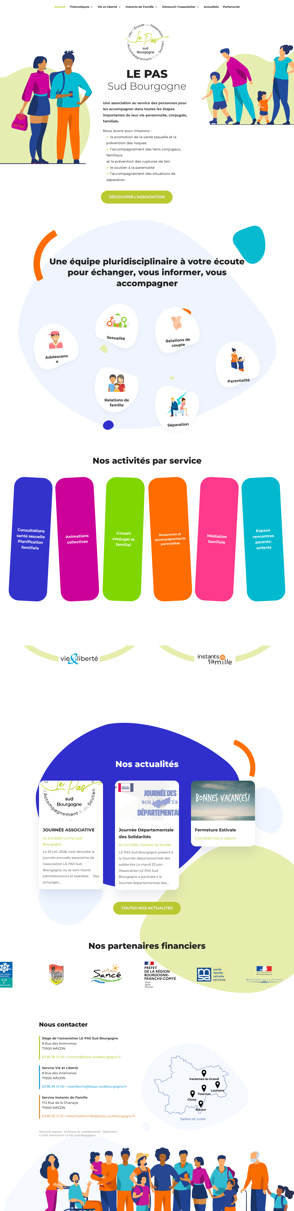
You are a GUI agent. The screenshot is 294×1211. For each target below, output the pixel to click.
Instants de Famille (140, 7)
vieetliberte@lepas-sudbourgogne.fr (97, 1086)
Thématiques (79, 7)
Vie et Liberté (107, 7)
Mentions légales (50, 1131)
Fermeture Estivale (215, 829)
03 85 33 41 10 (52, 1116)
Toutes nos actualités (147, 908)
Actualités (211, 7)
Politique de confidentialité (82, 1131)
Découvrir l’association (178, 7)
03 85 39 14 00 (53, 1057)
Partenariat (231, 7)
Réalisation (110, 1131)
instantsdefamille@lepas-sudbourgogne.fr (100, 1116)
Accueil (59, 7)
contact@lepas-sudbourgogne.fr (94, 1057)
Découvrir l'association (137, 197)
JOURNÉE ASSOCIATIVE (69, 829)
